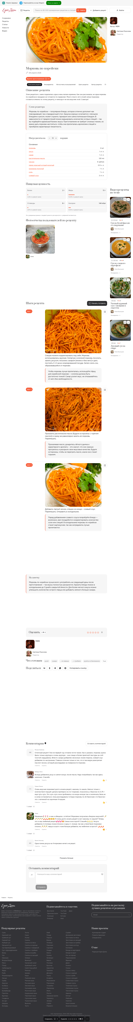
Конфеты (50, 978)
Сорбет (68, 933)
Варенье (69, 960)
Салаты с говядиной (32, 948)
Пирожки (50, 945)
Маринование (71, 958)
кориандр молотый (36, 169)
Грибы (4, 981)
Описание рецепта (34, 84)
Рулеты (49, 955)
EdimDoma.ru (18, 911)
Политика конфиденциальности (61, 1015)
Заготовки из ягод (72, 945)
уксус (31, 152)
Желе (48, 991)
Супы (4, 933)
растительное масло (37, 158)
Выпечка (28, 1003)
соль (30, 172)
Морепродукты (7, 976)
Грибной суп (6, 938)
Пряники (50, 970)
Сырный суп (6, 940)
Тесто (27, 1006)
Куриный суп (6, 935)
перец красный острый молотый (41, 165)
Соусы (68, 968)
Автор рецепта (96, 84)
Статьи (5, 24)
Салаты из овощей (31, 955)
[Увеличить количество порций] (56, 138)
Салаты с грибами (31, 950)
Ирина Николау (39, 840)
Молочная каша (30, 991)
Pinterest (50, 918)
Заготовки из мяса (72, 938)
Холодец (5, 1006)
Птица (4, 965)
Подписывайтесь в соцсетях (62, 906)
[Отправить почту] (129, 915)
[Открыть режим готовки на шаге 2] (105, 390)
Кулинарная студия (99, 933)
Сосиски (5, 988)
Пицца (49, 935)
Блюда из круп (71, 953)
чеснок (31, 162)
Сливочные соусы (72, 981)
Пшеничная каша (31, 1001)
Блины (49, 940)
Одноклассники (52, 913)
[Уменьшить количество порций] (49, 138)
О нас (95, 947)
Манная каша (29, 981)
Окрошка (5, 958)
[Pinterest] (65, 668)
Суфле (49, 1003)
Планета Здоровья (11, 3)
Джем (68, 963)
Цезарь (27, 973)
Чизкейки (50, 986)
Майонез (69, 998)
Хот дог (4, 1001)
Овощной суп (6, 945)
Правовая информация (77, 1015)
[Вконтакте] (44, 668)
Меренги (50, 1006)
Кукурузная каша (31, 993)
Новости (5, 28)
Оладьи (49, 950)
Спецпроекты (96, 938)
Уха (3, 955)
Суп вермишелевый (9, 948)
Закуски (5, 983)
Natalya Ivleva (38, 772)
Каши (27, 976)
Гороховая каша (30, 998)
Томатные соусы (71, 986)
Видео (4, 31)
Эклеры (49, 1001)
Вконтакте (50, 911)
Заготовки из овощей (73, 940)
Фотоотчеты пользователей (66, 84)
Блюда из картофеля (73, 950)
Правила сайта (47, 1015)
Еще (104, 661)
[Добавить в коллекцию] (128, 199)
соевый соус (34, 176)
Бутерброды (6, 991)
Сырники (50, 948)
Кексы (49, 953)
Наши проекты (100, 928)
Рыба (4, 973)
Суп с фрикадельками (9, 950)
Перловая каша (30, 996)
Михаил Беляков (39, 750)
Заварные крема (52, 996)
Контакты (87, 1015)
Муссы (49, 993)
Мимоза (27, 970)
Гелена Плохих (39, 786)
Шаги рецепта (83, 84)
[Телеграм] (54, 668)
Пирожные (50, 983)
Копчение (69, 948)
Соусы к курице (71, 973)
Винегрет (28, 960)
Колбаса (5, 986)
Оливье (27, 958)
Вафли (49, 960)
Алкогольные (70, 1003)
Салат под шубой (31, 968)
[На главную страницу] (9, 10)
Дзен (70, 911)
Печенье (49, 943)
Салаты (27, 940)
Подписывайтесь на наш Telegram (34, 3)
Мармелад (50, 988)
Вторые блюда (7, 960)
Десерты (50, 973)
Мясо (4, 963)
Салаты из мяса (30, 943)
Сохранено (6, 18)
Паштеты (5, 993)
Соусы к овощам (71, 978)
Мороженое (51, 981)
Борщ (4, 953)
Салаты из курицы (31, 945)
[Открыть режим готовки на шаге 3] (105, 465)
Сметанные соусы (72, 988)
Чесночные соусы (72, 991)
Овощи (4, 978)
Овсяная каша (30, 986)
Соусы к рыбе (70, 976)
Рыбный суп (6, 943)
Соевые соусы (71, 983)
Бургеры (5, 996)
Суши (27, 935)
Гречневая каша (30, 988)
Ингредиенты (48, 84)
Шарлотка (50, 968)
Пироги (49, 938)
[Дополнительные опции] (87, 1019)
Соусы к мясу (70, 970)
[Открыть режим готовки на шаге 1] (105, 312)
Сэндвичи (5, 998)
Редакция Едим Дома (99, 952)
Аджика (68, 993)
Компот (68, 965)
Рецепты (5, 21)
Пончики (50, 963)
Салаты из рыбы (30, 953)
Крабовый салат (30, 965)
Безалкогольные (71, 1006)
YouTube (63, 911)
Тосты (27, 933)
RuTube (63, 916)
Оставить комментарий (96, 744)
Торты (49, 976)
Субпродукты (6, 968)
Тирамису (50, 998)
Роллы (27, 938)
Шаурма (5, 1003)
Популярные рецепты (13, 928)
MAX (62, 918)
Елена (36, 813)
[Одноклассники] (49, 668)
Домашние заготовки (73, 935)
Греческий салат (30, 963)
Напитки (69, 1001)
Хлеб (48, 933)
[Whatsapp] (60, 668)
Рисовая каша (30, 983)
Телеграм (50, 916)
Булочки (49, 965)
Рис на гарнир (71, 955)
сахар (31, 155)
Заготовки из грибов (73, 943)
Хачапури (50, 958)
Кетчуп (68, 996)
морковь (32, 148)
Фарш (4, 970)
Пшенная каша (30, 978)
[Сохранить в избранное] (124, 199)
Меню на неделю (53, 3)
